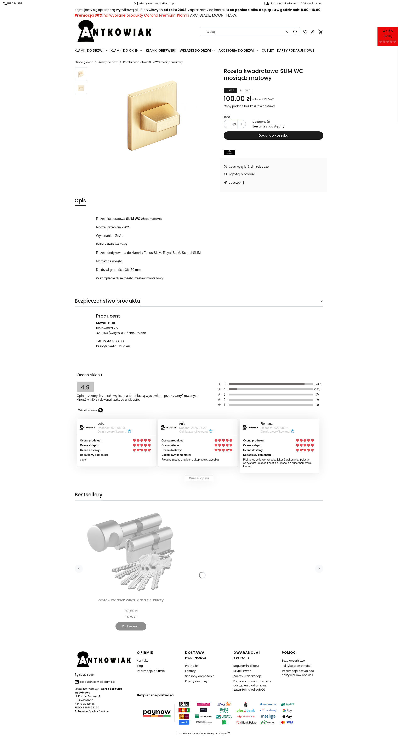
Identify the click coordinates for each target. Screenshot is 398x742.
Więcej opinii (199, 478)
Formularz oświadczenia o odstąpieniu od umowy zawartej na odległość (252, 685)
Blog (140, 666)
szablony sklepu (188, 733)
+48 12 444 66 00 (110, 341)
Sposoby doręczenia (199, 676)
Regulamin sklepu (246, 666)
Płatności (191, 666)
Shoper (223, 733)
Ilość (227, 117)
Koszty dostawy (196, 681)
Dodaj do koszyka (273, 135)
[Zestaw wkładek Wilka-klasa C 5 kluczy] (130, 551)
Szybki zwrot (242, 671)
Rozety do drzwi (108, 62)
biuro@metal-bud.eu (113, 346)
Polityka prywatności (296, 666)
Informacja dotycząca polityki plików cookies (298, 673)
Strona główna (84, 62)
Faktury (190, 671)
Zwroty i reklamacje (247, 676)
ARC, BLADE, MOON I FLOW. (213, 15)
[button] (295, 31)
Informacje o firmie (151, 671)
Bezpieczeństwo (293, 660)
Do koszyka (131, 626)
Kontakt (142, 660)
